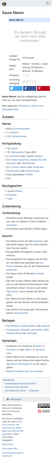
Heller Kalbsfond (20, 159)
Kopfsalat (32, 333)
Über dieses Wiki (9, 448)
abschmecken (21, 313)
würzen (14, 291)
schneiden (11, 225)
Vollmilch (14, 132)
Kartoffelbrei (13, 325)
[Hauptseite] (4, 3)
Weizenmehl (17, 152)
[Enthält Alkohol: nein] (23, 75)
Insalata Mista (13, 333)
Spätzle (46, 325)
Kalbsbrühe (36, 159)
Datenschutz (8, 444)
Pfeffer (29, 174)
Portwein (11, 349)
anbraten (30, 287)
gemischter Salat (40, 329)
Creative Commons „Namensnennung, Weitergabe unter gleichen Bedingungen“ (13, 427)
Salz (8, 178)
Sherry (28, 349)
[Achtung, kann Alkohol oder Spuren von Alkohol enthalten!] (43, 346)
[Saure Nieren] (29, 37)
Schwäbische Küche (15, 390)
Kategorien (8, 380)
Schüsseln (11, 194)
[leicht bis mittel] (29, 81)
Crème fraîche (19, 167)
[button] (15, 88)
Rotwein (37, 346)
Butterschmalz (19, 136)
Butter (14, 148)
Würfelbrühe (28, 163)
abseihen (38, 241)
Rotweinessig (32, 170)
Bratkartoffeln (28, 325)
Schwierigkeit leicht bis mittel (20, 383)
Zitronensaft (12, 170)
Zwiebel (39, 156)
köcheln (39, 273)
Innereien (34, 390)
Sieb (10, 198)
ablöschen (11, 269)
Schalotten (14, 156)
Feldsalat (25, 329)
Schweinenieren (21, 128)
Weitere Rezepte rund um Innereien (24, 371)
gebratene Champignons (19, 364)
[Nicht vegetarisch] (27, 75)
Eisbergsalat (12, 329)
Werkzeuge (15, 399)
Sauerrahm (38, 167)
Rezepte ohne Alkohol (16, 387)
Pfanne (18, 191)
